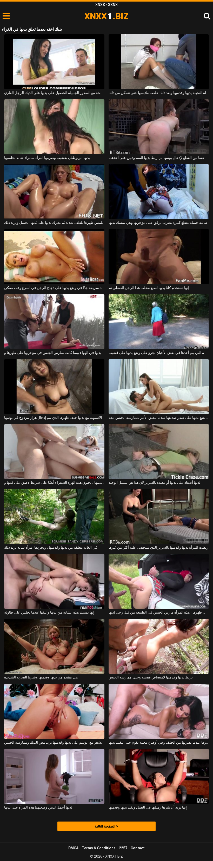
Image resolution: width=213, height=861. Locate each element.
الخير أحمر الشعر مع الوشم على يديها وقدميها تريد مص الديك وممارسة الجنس (54, 742)
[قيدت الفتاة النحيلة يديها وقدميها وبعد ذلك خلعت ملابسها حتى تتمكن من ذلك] (159, 61)
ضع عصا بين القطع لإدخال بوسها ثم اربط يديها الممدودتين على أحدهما (159, 158)
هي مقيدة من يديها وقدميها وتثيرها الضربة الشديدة (41, 677)
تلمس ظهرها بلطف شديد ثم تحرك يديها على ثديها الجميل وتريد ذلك (53, 222)
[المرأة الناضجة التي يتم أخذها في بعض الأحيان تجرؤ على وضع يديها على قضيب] (159, 321)
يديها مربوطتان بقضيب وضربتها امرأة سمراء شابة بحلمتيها (47, 158)
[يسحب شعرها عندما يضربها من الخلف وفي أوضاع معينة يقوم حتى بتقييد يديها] (159, 711)
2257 (123, 848)
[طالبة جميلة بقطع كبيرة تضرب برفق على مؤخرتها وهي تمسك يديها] (159, 191)
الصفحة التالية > (106, 826)
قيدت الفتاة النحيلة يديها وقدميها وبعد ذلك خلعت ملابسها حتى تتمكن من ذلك (159, 93)
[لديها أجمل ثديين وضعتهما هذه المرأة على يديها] (54, 776)
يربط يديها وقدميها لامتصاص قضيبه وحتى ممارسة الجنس (151, 677)
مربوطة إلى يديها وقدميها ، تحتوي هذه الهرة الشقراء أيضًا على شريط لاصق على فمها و (54, 482)
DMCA (73, 848)
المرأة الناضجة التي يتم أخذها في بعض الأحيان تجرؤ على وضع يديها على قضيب (159, 353)
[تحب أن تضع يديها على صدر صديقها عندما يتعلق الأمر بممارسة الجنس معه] (159, 386)
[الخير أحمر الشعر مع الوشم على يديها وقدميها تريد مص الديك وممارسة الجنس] (54, 711)
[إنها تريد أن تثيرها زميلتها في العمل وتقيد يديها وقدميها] (159, 776)
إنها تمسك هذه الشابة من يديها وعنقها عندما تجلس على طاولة (49, 612)
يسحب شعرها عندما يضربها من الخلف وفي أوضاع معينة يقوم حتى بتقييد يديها (159, 742)
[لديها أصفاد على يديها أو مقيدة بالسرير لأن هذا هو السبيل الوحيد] (159, 451)
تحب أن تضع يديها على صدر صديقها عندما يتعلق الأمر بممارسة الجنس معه (159, 417)
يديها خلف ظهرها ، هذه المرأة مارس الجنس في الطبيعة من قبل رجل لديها (159, 612)
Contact (138, 848)
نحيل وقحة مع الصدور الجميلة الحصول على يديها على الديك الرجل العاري (54, 93)
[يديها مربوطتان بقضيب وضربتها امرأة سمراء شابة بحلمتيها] (54, 126)
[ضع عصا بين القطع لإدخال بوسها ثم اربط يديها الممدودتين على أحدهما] (159, 126)
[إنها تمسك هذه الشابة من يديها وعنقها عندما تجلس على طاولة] (54, 581)
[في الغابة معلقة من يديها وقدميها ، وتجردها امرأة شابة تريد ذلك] (54, 516)
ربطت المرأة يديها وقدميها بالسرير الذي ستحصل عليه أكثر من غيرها (158, 547)
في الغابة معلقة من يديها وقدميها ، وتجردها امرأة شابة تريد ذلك (50, 547)
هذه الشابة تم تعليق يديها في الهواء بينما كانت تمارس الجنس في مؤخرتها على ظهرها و (54, 353)
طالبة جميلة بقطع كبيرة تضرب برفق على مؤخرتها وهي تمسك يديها (158, 222)
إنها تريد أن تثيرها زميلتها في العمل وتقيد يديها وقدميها (148, 807)
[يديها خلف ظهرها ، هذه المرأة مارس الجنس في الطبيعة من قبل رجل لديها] (159, 581)
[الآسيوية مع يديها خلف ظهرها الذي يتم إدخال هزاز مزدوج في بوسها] (54, 386)
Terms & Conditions (99, 848)
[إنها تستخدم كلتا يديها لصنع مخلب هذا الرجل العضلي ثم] (159, 256)
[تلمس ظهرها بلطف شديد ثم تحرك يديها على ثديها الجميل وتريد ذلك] (54, 191)
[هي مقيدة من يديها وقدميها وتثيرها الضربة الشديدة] (54, 646)
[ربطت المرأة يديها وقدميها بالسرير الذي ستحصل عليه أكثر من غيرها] (159, 516)
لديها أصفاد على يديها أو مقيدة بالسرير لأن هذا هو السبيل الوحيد (154, 482)
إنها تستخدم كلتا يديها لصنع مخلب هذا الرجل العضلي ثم (149, 288)
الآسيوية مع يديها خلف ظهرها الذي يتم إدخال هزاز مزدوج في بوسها (53, 417)
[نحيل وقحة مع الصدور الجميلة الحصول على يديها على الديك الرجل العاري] (54, 61)
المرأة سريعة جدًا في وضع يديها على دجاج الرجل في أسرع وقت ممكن (54, 288)
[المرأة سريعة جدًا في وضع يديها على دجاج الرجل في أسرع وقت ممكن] (54, 256)
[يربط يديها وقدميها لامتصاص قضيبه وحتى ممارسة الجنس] (159, 646)
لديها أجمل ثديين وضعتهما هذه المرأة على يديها (38, 807)
